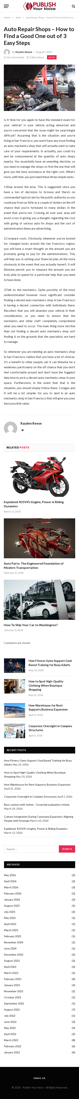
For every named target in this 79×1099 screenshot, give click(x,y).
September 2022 (14, 1003)
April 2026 (10, 881)
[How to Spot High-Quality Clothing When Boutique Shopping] (14, 686)
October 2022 (12, 997)
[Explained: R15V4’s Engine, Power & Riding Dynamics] (39, 477)
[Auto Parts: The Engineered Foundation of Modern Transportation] (39, 538)
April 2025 (10, 924)
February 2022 (12, 1046)
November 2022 (13, 991)
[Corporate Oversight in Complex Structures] (14, 731)
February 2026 (12, 893)
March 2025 (11, 930)
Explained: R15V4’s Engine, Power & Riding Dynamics (35, 828)
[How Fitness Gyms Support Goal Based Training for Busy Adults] (14, 665)
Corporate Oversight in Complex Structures (30, 796)
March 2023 (11, 972)
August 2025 (12, 905)
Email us (39, 1078)
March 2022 (11, 1040)
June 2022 (10, 1021)
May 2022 (10, 1027)
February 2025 (12, 936)
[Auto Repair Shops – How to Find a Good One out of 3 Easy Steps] (39, 88)
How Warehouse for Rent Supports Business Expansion (37, 784)
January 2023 (12, 985)
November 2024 (13, 942)
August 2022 (12, 1009)
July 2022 (9, 1015)
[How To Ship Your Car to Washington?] (39, 600)
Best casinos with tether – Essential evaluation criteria (36, 804)
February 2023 (12, 979)
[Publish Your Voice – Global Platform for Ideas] (39, 6)
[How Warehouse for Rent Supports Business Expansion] (14, 710)
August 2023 (12, 960)
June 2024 (10, 948)
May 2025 (10, 917)
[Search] (73, 6)
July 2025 (9, 911)
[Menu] (6, 6)
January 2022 (12, 1052)
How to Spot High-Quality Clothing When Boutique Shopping (46, 685)
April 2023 (10, 966)
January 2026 (12, 899)
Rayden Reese (24, 52)
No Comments (15, 57)
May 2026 (10, 875)
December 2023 (13, 954)
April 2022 (10, 1034)
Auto (52, 57)
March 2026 (11, 887)
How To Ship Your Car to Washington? (31, 625)
